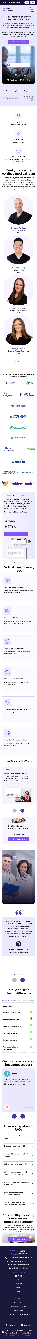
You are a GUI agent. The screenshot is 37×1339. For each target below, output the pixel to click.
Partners (18, 1287)
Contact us (18, 1299)
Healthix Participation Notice (18, 1314)
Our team (18, 362)
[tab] (5, 1000)
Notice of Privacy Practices (18, 1307)
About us (19, 1295)
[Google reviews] (7, 1107)
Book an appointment (18, 42)
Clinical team (18, 1283)
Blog (18, 1291)
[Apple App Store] (12, 80)
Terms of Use (18, 1303)
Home (18, 1279)
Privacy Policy (18, 1310)
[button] (32, 9)
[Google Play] (11, 527)
